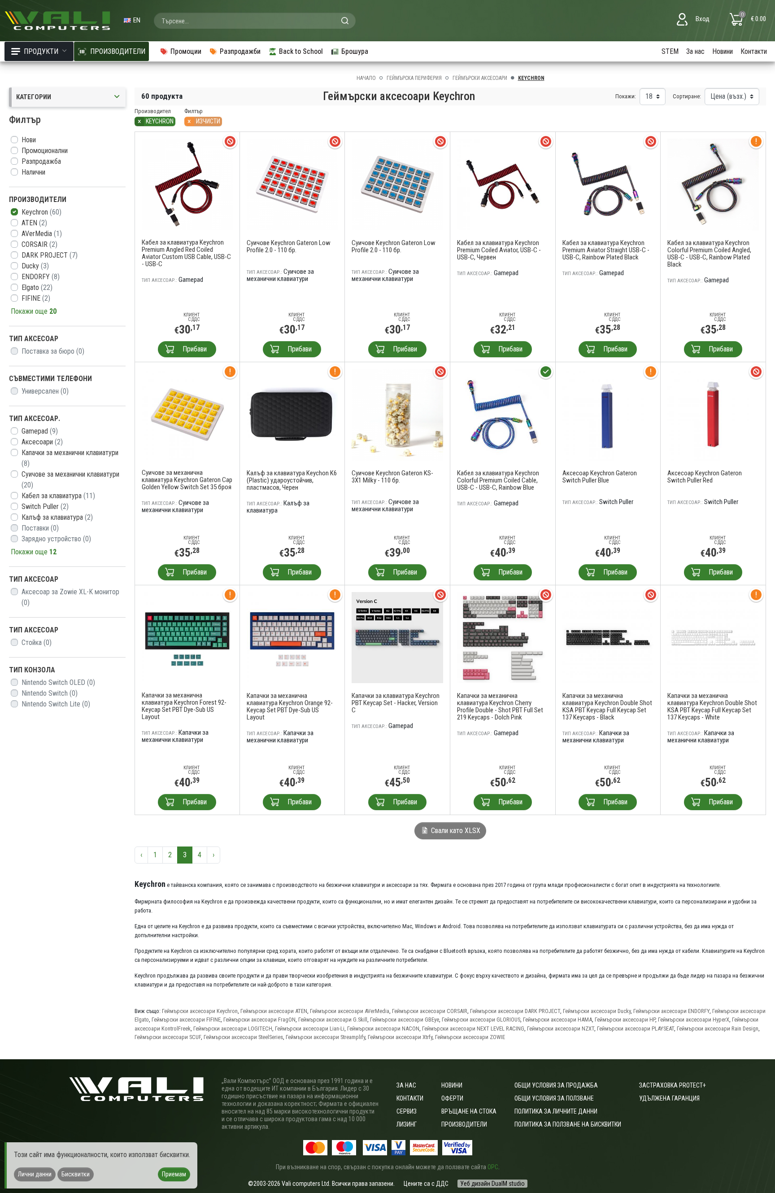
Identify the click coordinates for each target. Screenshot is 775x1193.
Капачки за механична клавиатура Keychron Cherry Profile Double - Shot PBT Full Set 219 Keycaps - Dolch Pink (500, 706)
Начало (366, 78)
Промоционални (45, 150)
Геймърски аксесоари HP (625, 1019)
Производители (464, 1124)
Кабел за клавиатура (58, 495)
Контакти (753, 51)
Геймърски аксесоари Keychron (200, 1011)
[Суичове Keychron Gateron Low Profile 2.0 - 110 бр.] (292, 184)
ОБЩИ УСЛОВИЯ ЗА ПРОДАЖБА (556, 1085)
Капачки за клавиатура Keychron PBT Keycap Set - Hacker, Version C (396, 703)
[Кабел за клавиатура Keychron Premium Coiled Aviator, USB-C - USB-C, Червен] (503, 184)
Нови (29, 140)
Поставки (40, 528)
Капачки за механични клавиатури (70, 458)
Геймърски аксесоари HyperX (693, 1019)
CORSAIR (39, 244)
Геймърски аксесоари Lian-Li (309, 1028)
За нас (695, 51)
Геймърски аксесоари (480, 78)
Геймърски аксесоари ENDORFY (671, 1011)
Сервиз (406, 1111)
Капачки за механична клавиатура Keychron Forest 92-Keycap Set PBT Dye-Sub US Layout (184, 706)
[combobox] (255, 21)
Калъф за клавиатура (57, 517)
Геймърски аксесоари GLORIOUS (481, 1019)
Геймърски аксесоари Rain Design (717, 1028)
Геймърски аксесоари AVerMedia (349, 1011)
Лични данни (35, 1174)
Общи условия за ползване (554, 1098)
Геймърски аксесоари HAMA (557, 1019)
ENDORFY (41, 276)
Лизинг (406, 1124)
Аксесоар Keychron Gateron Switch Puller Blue (599, 476)
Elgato (37, 287)
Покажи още (34, 311)
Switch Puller (45, 506)
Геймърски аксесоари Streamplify (325, 1037)
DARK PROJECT (50, 255)
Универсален (45, 391)
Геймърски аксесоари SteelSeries (243, 1037)
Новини (722, 51)
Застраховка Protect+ (672, 1085)
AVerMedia (42, 233)
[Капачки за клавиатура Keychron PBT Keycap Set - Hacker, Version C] (397, 637)
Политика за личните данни (555, 1111)
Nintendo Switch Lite (56, 704)
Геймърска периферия (414, 78)
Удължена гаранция (669, 1098)
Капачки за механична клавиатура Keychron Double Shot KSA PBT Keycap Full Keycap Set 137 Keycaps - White (712, 706)
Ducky (35, 266)
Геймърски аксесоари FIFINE (186, 1019)
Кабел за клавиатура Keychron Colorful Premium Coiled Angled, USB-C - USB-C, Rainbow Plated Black (709, 253)
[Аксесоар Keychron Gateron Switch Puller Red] (713, 414)
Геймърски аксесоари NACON (383, 1028)
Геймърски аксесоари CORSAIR (429, 1011)
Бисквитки (75, 1174)
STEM (670, 51)
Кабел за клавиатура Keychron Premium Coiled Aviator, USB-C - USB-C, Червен (499, 250)
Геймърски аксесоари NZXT (560, 1028)
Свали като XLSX (454, 830)
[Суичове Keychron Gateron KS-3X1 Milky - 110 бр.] (397, 414)
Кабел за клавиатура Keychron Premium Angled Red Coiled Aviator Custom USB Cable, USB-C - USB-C (186, 253)
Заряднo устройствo (56, 539)
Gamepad (40, 431)
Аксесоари (42, 442)
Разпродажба (41, 161)
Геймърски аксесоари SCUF (168, 1037)
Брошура (354, 51)
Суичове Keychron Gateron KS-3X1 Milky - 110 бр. (392, 476)
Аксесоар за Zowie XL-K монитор (70, 597)
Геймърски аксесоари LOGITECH (232, 1028)
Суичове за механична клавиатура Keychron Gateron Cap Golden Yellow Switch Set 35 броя (187, 480)
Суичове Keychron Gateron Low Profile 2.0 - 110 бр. (289, 246)
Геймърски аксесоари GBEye (404, 1019)
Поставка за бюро (53, 351)
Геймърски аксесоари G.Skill (332, 1019)
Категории (33, 97)
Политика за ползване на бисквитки (567, 1124)
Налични (33, 172)
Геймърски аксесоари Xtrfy (400, 1037)
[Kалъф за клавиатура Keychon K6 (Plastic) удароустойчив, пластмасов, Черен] (292, 414)
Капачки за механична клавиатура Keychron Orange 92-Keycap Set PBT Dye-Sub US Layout (290, 706)
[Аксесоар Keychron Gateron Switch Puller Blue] (608, 414)
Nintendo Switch (50, 693)
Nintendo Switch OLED (58, 682)
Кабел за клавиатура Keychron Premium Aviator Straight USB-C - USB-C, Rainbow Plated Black (605, 250)
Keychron (41, 212)
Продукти (41, 51)
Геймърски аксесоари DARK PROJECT (515, 1011)
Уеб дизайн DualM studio (492, 1183)
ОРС (493, 1167)
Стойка (37, 642)
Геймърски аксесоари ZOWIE (470, 1037)
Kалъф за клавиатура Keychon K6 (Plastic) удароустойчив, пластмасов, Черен (292, 480)
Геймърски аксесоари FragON (259, 1019)
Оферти (452, 1098)
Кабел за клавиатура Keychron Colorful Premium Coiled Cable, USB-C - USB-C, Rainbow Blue (498, 480)
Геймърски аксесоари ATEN (273, 1011)
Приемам (174, 1174)
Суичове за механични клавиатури (70, 479)
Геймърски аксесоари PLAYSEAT (635, 1028)
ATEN (34, 223)
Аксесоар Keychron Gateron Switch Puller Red (704, 476)
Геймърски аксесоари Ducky (597, 1011)
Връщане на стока (468, 1111)
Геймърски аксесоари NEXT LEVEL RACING (473, 1028)
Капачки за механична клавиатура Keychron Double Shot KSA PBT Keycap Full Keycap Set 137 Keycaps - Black (607, 706)
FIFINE (36, 298)
